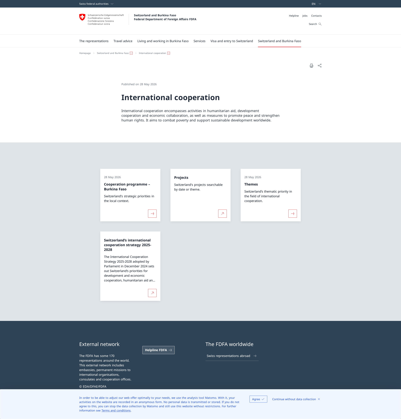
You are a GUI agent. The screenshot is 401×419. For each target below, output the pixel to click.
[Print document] (311, 65)
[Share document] (319, 65)
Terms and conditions (116, 410)
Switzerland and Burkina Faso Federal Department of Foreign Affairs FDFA (165, 17)
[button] (94, 41)
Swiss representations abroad (228, 356)
